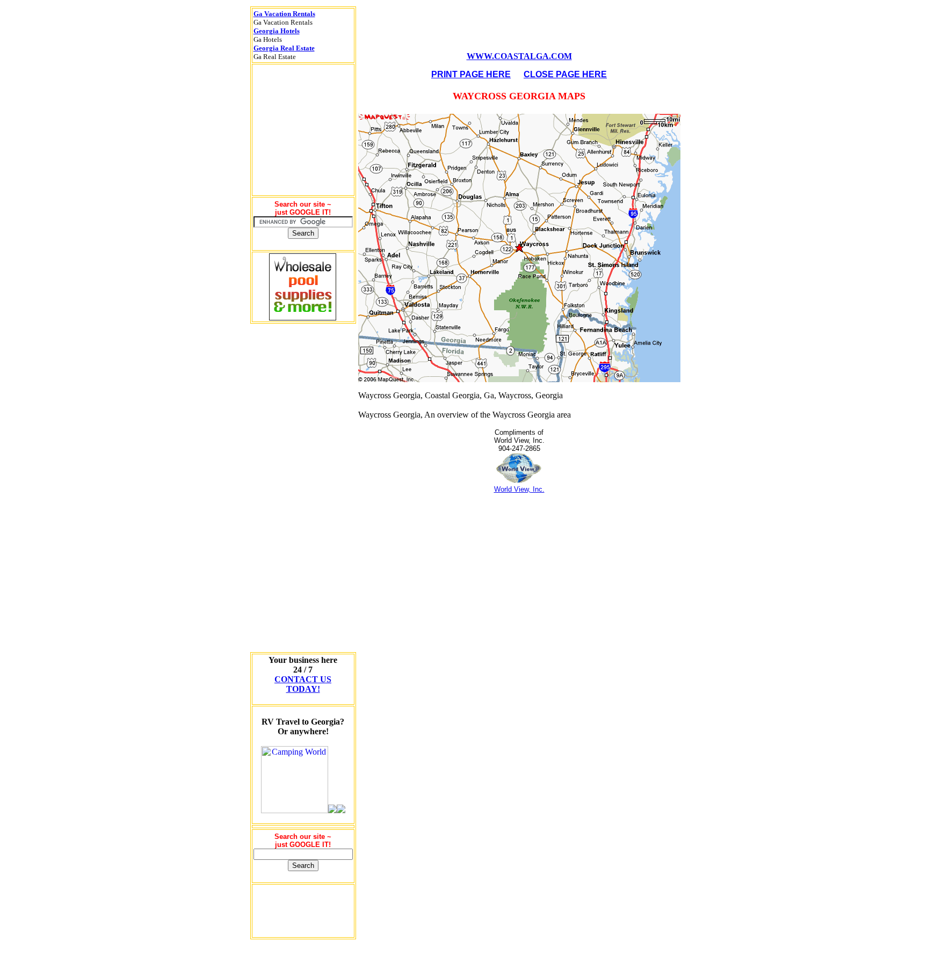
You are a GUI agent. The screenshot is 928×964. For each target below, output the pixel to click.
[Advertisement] (303, 488)
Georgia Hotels (276, 31)
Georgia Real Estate (284, 48)
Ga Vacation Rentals (284, 14)
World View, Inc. (519, 489)
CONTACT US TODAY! (302, 684)
